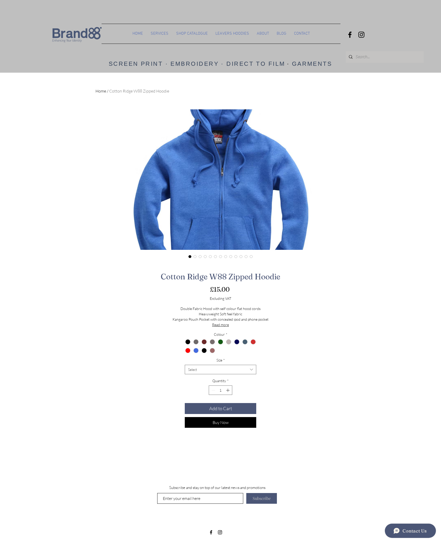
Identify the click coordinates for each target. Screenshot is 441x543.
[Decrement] (213, 390)
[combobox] (220, 369)
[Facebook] (350, 35)
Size (220, 360)
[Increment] (228, 390)
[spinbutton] (220, 390)
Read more (220, 324)
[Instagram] (361, 35)
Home (100, 91)
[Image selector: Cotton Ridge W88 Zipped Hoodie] (189, 256)
